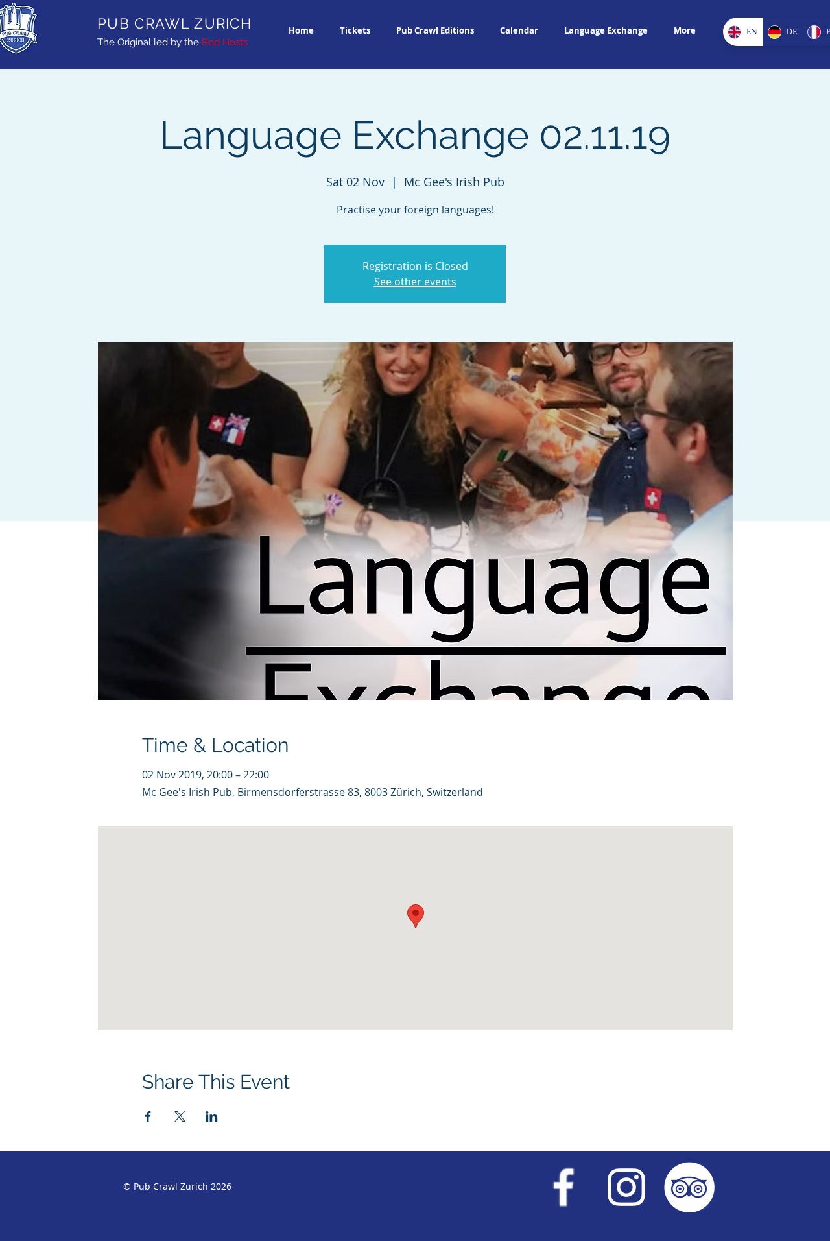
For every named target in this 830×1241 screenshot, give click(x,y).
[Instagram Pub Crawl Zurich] (626, 1187)
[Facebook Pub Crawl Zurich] (563, 1187)
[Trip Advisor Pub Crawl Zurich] (689, 1187)
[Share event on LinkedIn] (212, 1116)
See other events (415, 281)
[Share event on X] (180, 1116)
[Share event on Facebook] (148, 1116)
